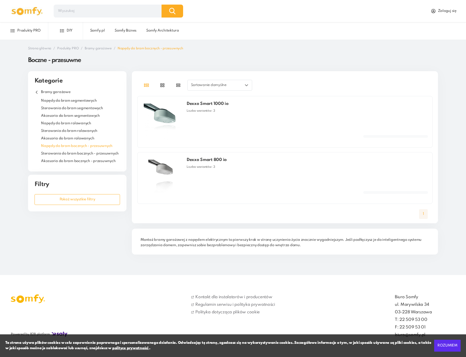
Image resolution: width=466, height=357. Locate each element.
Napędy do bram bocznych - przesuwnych (76, 146)
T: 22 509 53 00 (411, 320)
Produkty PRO (68, 48)
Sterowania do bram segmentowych (72, 108)
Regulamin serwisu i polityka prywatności (235, 305)
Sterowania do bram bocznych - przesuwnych (80, 153)
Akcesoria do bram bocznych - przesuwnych (78, 161)
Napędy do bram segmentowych (69, 100)
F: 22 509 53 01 (410, 327)
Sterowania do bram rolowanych (69, 131)
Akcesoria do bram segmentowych (70, 116)
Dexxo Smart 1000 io (208, 104)
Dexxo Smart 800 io (207, 160)
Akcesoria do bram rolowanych (67, 138)
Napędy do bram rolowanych (66, 123)
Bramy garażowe (98, 48)
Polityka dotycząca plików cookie (227, 312)
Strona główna (39, 48)
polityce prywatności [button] (130, 348)
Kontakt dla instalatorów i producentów (233, 297)
